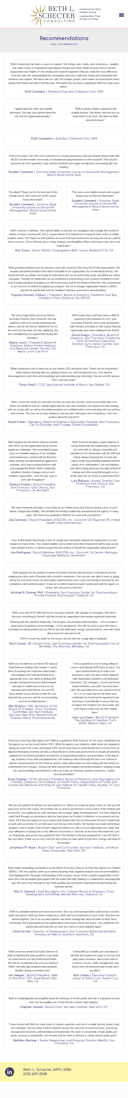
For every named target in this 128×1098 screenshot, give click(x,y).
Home (53, 44)
